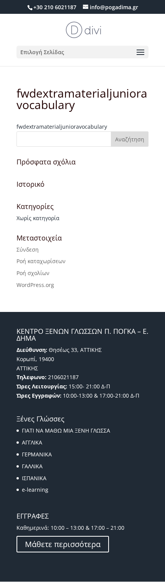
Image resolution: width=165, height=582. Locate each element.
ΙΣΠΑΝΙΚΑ (34, 478)
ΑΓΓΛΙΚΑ (32, 442)
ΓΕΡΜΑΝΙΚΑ (37, 454)
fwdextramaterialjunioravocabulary (61, 126)
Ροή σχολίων (33, 273)
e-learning (35, 489)
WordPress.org (35, 285)
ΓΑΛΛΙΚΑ (32, 466)
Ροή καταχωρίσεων (41, 261)
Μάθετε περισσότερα (63, 544)
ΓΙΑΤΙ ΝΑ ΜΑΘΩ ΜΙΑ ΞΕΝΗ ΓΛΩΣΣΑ (66, 430)
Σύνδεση (27, 249)
